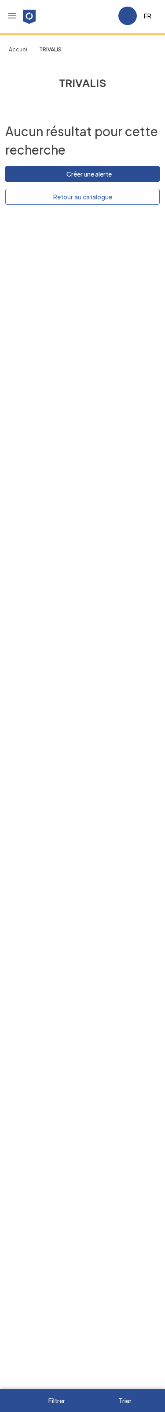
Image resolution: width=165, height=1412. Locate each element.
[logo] (29, 16)
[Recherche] (86, 15)
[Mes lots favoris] (107, 15)
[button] (12, 15)
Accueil (19, 49)
